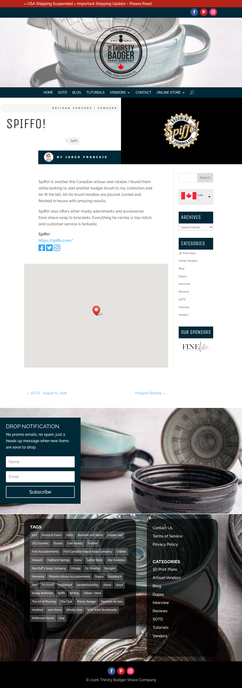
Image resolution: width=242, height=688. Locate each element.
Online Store (169, 92)
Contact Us (163, 528)
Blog (76, 92)
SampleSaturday (88, 585)
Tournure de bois (112, 601)
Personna (38, 576)
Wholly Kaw (74, 610)
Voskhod (37, 610)
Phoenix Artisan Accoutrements (69, 576)
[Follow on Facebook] (194, 12)
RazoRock (114, 576)
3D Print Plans (187, 253)
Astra (69, 535)
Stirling (74, 593)
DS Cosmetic (40, 543)
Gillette (121, 551)
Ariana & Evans (51, 535)
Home (48, 92)
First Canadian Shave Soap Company (87, 551)
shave (107, 585)
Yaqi (62, 618)
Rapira (99, 576)
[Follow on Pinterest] (203, 12)
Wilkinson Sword (43, 618)
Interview (184, 283)
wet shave (54, 610)
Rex (34, 585)
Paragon (109, 568)
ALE (34, 535)
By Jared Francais (82, 157)
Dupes (183, 276)
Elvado (58, 543)
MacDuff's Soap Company (49, 568)
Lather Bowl (95, 560)
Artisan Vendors (72, 108)
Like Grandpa (116, 560)
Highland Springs (58, 560)
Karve (78, 560)
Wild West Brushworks (102, 610)
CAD (200, 195)
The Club (66, 601)
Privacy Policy (165, 544)
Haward (37, 560)
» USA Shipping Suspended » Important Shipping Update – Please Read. (88, 3)
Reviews (184, 291)
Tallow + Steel (92, 593)
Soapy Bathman (42, 593)
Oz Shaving (92, 568)
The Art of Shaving (44, 601)
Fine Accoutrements (45, 551)
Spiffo (74, 141)
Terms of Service (167, 536)
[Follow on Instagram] (213, 12)
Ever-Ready (75, 543)
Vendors (118, 92)
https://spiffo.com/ (56, 240)
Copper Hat (115, 535)
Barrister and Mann (90, 535)
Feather (93, 543)
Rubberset (65, 585)
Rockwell (48, 585)
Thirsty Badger (86, 601)
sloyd (119, 585)
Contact (143, 92)
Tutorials (95, 92)
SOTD (62, 92)
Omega (75, 568)
